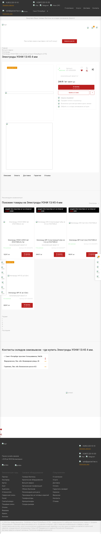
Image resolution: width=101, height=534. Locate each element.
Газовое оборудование (32, 473)
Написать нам (8, 14)
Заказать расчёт (69, 41)
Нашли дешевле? (67, 98)
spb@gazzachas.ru (13, 11)
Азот (3, 486)
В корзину (76, 87)
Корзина (56, 492)
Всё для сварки (7, 50)
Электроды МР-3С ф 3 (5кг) (18, 293)
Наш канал (54, 423)
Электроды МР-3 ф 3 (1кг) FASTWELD (83, 240)
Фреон (4, 513)
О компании (69, 8)
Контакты (95, 8)
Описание (7, 175)
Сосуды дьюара (28, 504)
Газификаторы (27, 498)
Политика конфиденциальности (40, 530)
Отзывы (47, 175)
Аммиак (5, 516)
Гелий (4, 498)
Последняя (6, 330)
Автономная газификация (32, 486)
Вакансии (56, 495)
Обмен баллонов (28, 489)
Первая (4, 316)
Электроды (6, 52)
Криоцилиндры (28, 501)
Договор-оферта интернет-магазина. (15, 530)
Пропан (5, 477)
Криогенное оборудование (32, 480)
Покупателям (59, 473)
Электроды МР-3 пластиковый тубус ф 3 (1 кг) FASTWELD (50, 241)
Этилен (4, 507)
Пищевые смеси (8, 504)
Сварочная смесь (8, 495)
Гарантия (37, 175)
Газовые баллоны (28, 477)
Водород (5, 510)
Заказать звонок (8, 5)
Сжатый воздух (7, 501)
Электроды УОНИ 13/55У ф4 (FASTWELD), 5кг (18, 241)
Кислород (5, 480)
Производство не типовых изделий (35, 495)
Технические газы (10, 473)
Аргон (4, 483)
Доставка (86, 8)
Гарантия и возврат (60, 489)
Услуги (78, 8)
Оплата (17, 175)
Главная (4, 48)
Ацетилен (5, 489)
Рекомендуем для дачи (31, 492)
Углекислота (6, 492)
